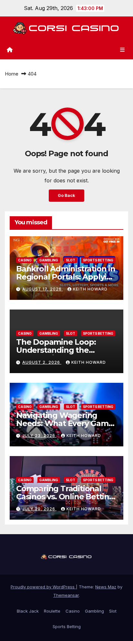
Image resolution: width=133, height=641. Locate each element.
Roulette (52, 611)
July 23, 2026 (39, 435)
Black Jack (28, 611)
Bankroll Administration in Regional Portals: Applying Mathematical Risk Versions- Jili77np (66, 281)
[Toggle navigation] (122, 50)
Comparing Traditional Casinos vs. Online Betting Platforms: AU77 (65, 496)
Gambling (48, 260)
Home (11, 74)
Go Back (66, 195)
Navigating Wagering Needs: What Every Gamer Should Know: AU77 (66, 423)
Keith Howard (90, 289)
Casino (25, 260)
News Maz (105, 586)
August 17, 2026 (42, 289)
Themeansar (66, 595)
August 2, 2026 (41, 362)
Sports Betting (98, 260)
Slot (70, 260)
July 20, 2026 (39, 508)
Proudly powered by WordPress (43, 586)
